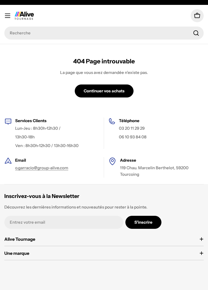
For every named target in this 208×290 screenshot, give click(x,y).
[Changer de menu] (7, 15)
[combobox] (104, 33)
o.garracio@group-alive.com (41, 167)
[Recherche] (196, 33)
